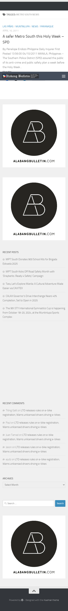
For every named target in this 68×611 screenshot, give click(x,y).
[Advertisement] (34, 36)
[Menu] (63, 76)
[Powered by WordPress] (22, 600)
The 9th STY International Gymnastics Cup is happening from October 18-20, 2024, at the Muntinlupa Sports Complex (34, 312)
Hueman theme (51, 600)
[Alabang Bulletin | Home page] (26, 76)
